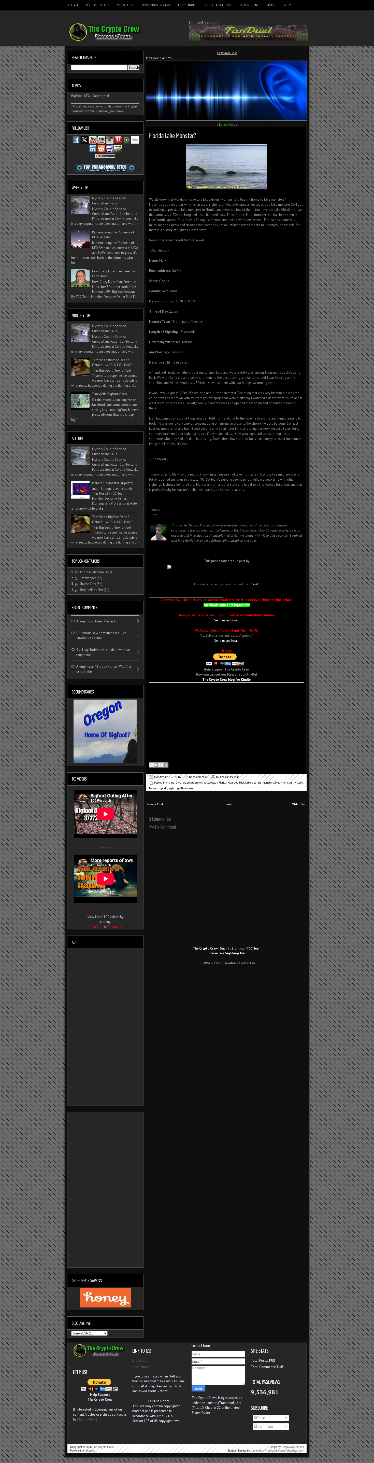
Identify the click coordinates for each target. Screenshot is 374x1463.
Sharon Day (87, 584)
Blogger (90, 1450)
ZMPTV (286, 5)
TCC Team (71, 5)
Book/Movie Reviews (156, 5)
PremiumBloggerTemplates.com (284, 1450)
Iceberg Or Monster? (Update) (112, 483)
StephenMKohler (91, 590)
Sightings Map (248, 5)
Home (227, 804)
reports (163, 788)
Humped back (236, 782)
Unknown (187, 788)
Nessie (153, 788)
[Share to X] (161, 765)
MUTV (270, 5)
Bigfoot (76, 96)
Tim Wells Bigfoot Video (109, 394)
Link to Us (139, 1360)
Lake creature (253, 782)
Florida (223, 782)
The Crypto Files (97, 5)
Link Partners (141, 1367)
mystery (297, 782)
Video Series (125, 5)
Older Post (299, 804)
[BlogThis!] (156, 765)
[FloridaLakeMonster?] (172, 135)
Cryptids (181, 782)
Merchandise (187, 5)
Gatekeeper (87, 578)
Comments (265, 1426)
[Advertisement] (226, 978)
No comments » (198, 777)
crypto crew (193, 782)
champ (170, 782)
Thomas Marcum (91, 572)
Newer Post (155, 804)
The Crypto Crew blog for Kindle (226, 679)
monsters (268, 782)
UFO (87, 96)
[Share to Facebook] (165, 765)
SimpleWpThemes (293, 1446)
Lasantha (256, 1450)
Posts (261, 1418)
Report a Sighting (218, 5)
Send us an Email (226, 620)
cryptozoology (210, 782)
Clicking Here (86, 1419)
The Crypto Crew (103, 1446)
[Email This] (151, 765)
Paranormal (100, 96)
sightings (174, 788)
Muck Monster (283, 782)
